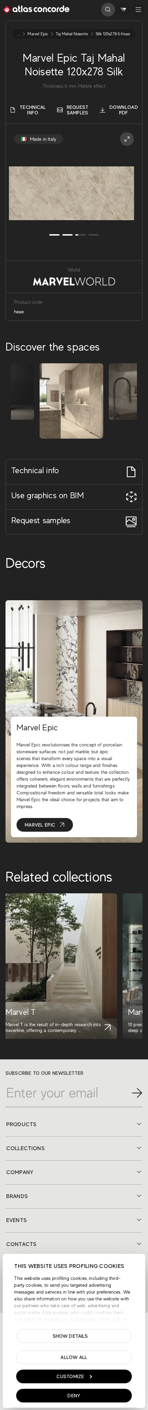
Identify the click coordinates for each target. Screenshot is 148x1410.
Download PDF (123, 109)
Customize (70, 1376)
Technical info (33, 109)
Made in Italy (43, 139)
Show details (70, 1336)
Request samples (78, 109)
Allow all (74, 1357)
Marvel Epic (40, 825)
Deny (73, 1395)
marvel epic (38, 34)
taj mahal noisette (72, 34)
